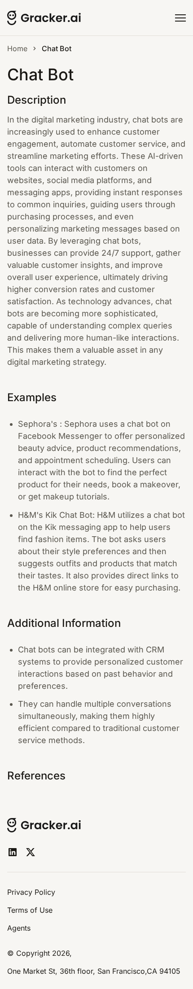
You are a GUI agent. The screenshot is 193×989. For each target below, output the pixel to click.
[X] (30, 852)
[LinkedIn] (12, 852)
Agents (19, 927)
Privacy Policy (31, 892)
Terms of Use (30, 910)
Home (17, 48)
